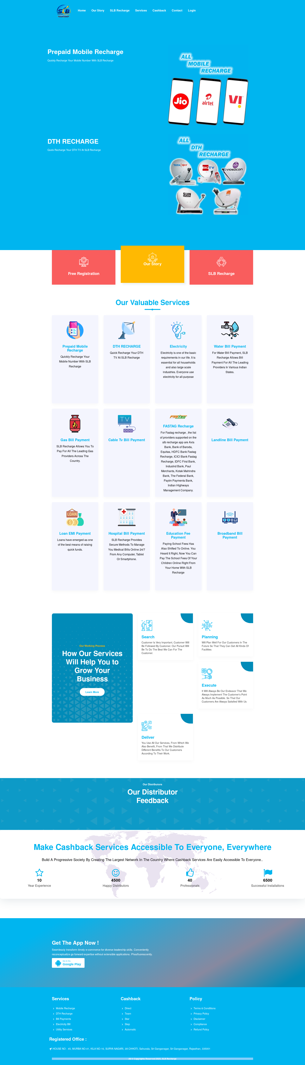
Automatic (130, 1029)
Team (128, 1013)
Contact (177, 10)
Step (127, 1024)
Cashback (159, 10)
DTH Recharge (64, 1013)
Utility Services (64, 1029)
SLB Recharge (120, 10)
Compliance (200, 1024)
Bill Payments (63, 1019)
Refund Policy (201, 1029)
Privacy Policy (201, 1013)
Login (192, 10)
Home (82, 10)
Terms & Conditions (205, 1008)
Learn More (92, 692)
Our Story (97, 10)
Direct (128, 1008)
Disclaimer (199, 1019)
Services (141, 10)
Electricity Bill (63, 1024)
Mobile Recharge (65, 1008)
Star (127, 1019)
